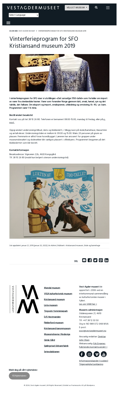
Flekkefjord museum (53, 323)
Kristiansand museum (74, 245)
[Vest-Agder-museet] (33, 8)
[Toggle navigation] (108, 7)
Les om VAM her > (88, 304)
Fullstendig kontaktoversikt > (93, 347)
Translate (29, 19)
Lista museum (51, 305)
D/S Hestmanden (52, 317)
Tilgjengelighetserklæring (91, 364)
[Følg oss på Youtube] (104, 354)
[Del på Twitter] (95, 261)
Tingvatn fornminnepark (56, 311)
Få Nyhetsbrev (19, 376)
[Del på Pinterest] (101, 261)
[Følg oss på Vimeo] (96, 354)
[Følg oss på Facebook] (82, 354)
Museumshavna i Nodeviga (57, 334)
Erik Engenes (99, 344)
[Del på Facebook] (90, 261)
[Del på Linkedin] (106, 261)
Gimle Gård (49, 340)
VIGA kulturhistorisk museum (58, 294)
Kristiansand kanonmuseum (57, 328)
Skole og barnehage (92, 245)
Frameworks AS (77, 385)
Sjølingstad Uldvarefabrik (56, 346)
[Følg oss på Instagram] (89, 354)
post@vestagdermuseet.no (92, 331)
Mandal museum (52, 288)
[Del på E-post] (84, 261)
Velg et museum (76, 8)
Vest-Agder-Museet (26, 31)
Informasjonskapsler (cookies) (93, 361)
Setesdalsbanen (51, 352)
